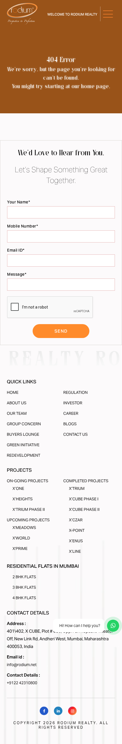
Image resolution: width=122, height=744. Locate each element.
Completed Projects (85, 481)
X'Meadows (24, 527)
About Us (16, 403)
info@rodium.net (22, 664)
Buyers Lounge (23, 434)
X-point (77, 530)
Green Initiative (23, 445)
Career (70, 413)
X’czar (76, 520)
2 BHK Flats (24, 577)
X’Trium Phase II (28, 509)
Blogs (70, 424)
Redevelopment (23, 455)
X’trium (77, 488)
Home (12, 392)
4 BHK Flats (24, 598)
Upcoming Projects (28, 520)
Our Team (17, 413)
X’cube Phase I (83, 499)
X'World (21, 538)
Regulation (75, 392)
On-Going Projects (27, 481)
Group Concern (24, 424)
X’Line (75, 551)
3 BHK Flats (24, 587)
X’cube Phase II (84, 509)
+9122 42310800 (22, 683)
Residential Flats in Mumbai (43, 566)
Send (61, 331)
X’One (18, 488)
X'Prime (20, 548)
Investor (72, 403)
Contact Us (75, 434)
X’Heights (22, 499)
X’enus (76, 541)
